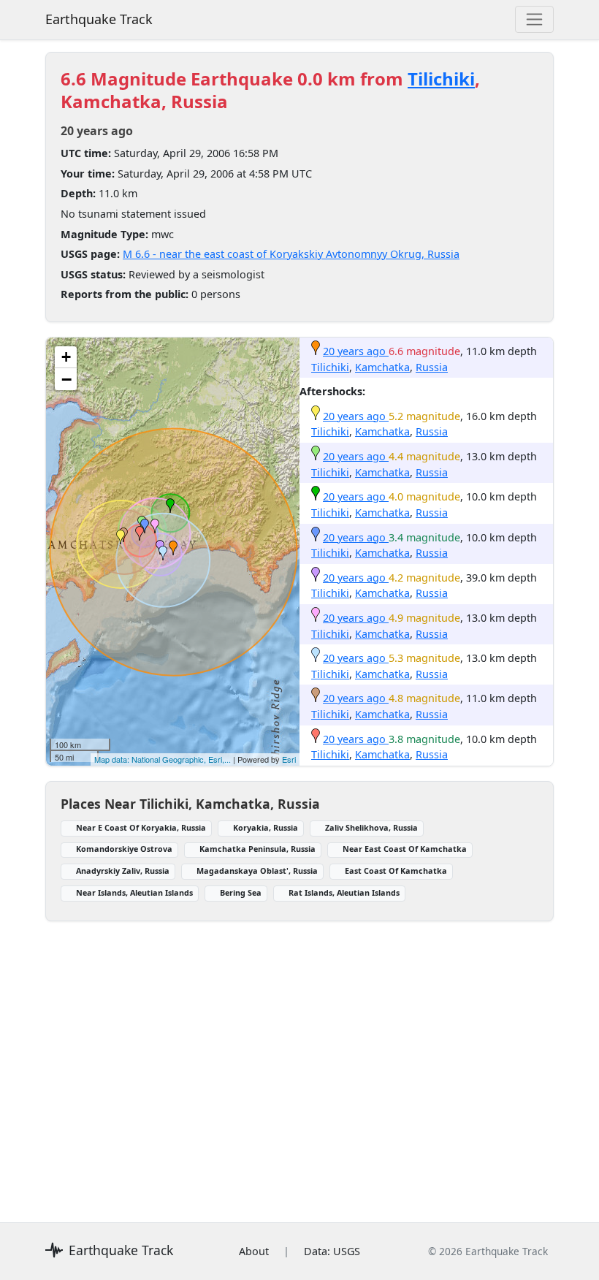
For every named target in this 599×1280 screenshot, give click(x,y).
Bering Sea (241, 892)
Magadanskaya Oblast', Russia (257, 870)
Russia (432, 367)
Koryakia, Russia (265, 827)
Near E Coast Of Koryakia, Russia (141, 827)
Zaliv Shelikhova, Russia (371, 827)
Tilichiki (441, 78)
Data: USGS (332, 1251)
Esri (289, 759)
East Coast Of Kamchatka (396, 870)
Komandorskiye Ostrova (124, 848)
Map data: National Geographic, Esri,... (162, 759)
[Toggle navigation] (534, 19)
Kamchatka (382, 367)
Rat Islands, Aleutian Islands (344, 892)
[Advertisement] (299, 1063)
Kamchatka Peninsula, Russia (257, 848)
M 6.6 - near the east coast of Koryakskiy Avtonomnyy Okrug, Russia (291, 254)
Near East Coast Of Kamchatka (405, 848)
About (254, 1251)
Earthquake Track (99, 19)
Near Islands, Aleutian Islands (134, 892)
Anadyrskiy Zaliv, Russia (122, 870)
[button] (173, 548)
